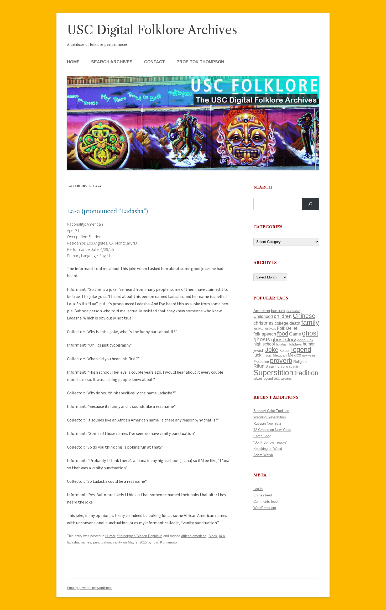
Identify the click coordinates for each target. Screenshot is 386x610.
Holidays (295, 344)
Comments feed (265, 502)
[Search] (310, 204)
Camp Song (262, 436)
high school (264, 344)
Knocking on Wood (267, 449)
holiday (281, 344)
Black (212, 536)
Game (295, 334)
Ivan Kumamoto (165, 542)
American (261, 311)
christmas (263, 323)
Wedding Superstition (269, 417)
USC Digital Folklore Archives (152, 29)
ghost (310, 333)
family (310, 322)
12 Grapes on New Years (272, 430)
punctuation (102, 542)
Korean (284, 351)
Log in (258, 489)
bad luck (278, 311)
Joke (271, 349)
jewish (258, 350)
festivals (270, 329)
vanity (117, 542)
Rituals (260, 366)
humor (309, 344)
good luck (305, 340)
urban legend (263, 378)
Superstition (273, 372)
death (294, 323)
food (282, 333)
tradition (306, 373)
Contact (154, 62)
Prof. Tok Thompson (200, 62)
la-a (222, 536)
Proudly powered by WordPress (89, 588)
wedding (286, 378)
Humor (110, 536)
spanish (294, 366)
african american (193, 536)
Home (73, 62)
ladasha (73, 542)
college (281, 323)
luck (257, 355)
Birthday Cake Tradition (271, 411)
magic (267, 355)
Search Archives (112, 62)
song (284, 366)
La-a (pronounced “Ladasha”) (107, 211)
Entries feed (262, 495)
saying (274, 366)
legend (301, 349)
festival (258, 328)
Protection (261, 362)
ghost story (283, 339)
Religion (300, 361)
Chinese (304, 315)
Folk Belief (287, 328)
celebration (293, 311)
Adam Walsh (263, 455)
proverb (281, 360)
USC (277, 378)
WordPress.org (264, 508)
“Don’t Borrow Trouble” (270, 442)
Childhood (263, 316)
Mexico (294, 355)
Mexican (280, 355)
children (283, 316)
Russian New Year (267, 423)
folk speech (264, 334)
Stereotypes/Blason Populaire (139, 536)
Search (262, 187)
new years (309, 355)
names (86, 542)
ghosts (261, 339)
